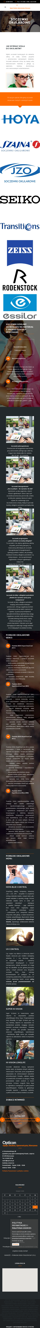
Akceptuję (15, 1244)
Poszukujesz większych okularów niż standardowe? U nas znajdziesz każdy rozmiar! (20, 1249)
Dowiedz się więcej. (17, 1240)
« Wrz (19, 1217)
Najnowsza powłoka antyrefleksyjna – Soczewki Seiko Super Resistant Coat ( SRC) (20, 1120)
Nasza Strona (28, 1327)
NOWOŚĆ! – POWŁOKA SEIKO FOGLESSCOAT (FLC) (20, 1255)
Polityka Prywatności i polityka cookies (15, 1171)
